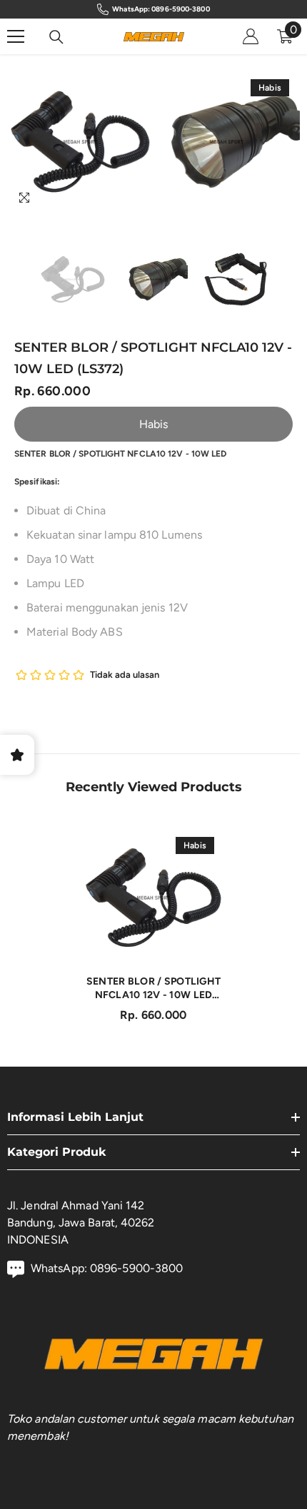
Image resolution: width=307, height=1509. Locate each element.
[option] (80, 141)
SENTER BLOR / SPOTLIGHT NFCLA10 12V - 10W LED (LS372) (153, 988)
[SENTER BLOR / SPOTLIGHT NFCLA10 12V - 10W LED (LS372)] (153, 897)
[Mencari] (56, 37)
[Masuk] (250, 36)
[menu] (15, 36)
